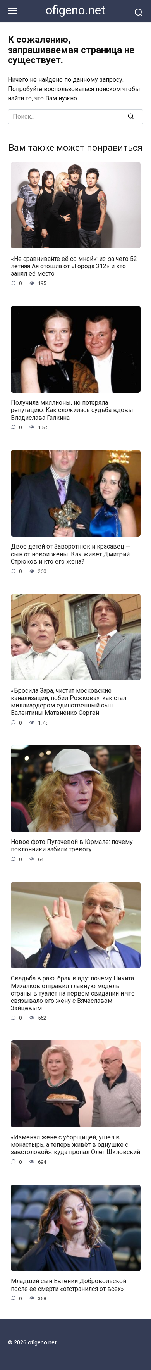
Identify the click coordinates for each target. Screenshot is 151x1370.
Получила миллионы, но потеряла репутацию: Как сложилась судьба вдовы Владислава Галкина (72, 410)
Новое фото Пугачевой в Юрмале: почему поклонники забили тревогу (72, 845)
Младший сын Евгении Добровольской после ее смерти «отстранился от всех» (68, 1284)
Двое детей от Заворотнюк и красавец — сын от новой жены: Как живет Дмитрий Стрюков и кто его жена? (70, 554)
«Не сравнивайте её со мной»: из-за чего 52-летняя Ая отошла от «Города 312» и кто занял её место (75, 266)
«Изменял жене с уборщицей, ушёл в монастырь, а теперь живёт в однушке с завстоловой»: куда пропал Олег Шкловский (75, 1145)
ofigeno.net (75, 10)
